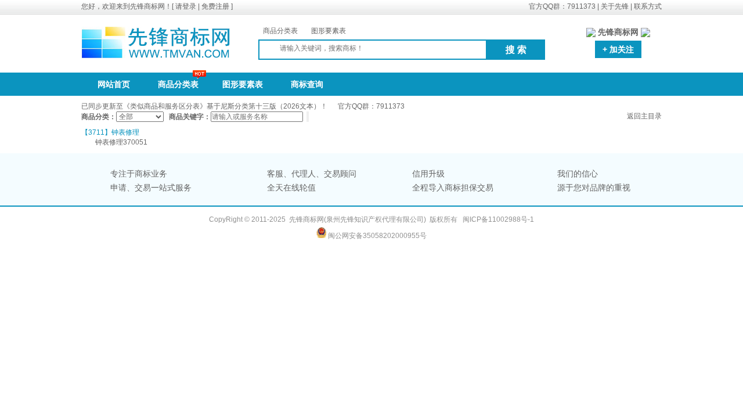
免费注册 (215, 6)
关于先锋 (615, 6)
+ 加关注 (618, 49)
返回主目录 (644, 116)
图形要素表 (328, 31)
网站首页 (114, 84)
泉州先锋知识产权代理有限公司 (375, 219)
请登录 (185, 6)
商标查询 (307, 84)
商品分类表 (280, 31)
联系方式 (648, 6)
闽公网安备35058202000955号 (377, 236)
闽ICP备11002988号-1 (498, 219)
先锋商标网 (306, 219)
